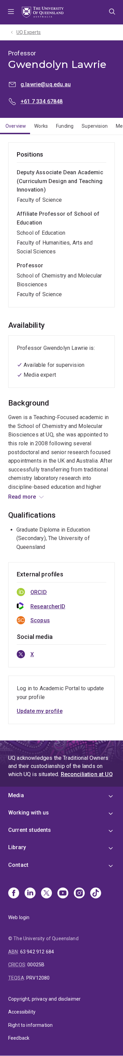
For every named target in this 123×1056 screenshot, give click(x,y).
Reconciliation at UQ (87, 774)
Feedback (18, 1038)
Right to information (30, 1025)
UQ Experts (28, 32)
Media (16, 795)
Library (17, 847)
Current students (29, 830)
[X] (46, 893)
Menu (11, 12)
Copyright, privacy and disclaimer (44, 999)
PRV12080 (38, 978)
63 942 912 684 (37, 951)
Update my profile (40, 711)
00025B (35, 964)
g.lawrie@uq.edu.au (45, 84)
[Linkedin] (30, 893)
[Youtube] (62, 893)
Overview (15, 126)
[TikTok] (95, 893)
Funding (64, 126)
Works (41, 126)
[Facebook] (13, 893)
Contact (18, 865)
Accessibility (22, 1012)
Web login (18, 917)
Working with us (28, 812)
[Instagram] (79, 893)
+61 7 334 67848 (41, 101)
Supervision (95, 126)
